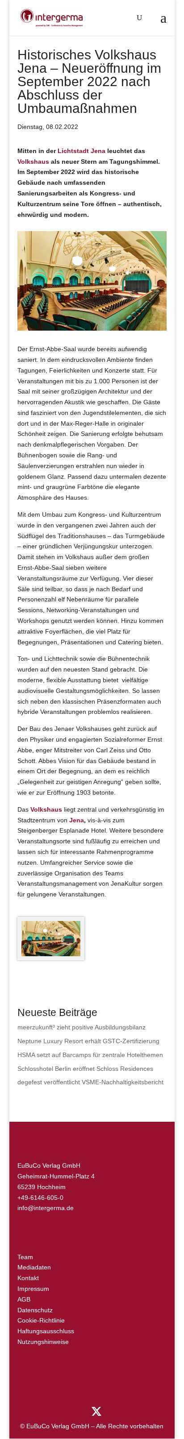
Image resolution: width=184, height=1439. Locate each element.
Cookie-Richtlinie (41, 1320)
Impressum (33, 1288)
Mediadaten (34, 1267)
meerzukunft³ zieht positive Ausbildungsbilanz (81, 1027)
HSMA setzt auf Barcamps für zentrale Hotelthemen (90, 1054)
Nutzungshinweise (43, 1341)
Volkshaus (33, 161)
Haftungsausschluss (45, 1331)
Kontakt (28, 1277)
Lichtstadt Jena (81, 150)
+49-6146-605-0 (40, 1197)
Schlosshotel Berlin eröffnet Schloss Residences (85, 1068)
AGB (23, 1299)
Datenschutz (35, 1310)
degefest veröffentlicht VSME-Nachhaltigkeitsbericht (90, 1082)
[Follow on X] (96, 1411)
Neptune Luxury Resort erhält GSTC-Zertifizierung (88, 1041)
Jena (76, 820)
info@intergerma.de (45, 1207)
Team (25, 1257)
